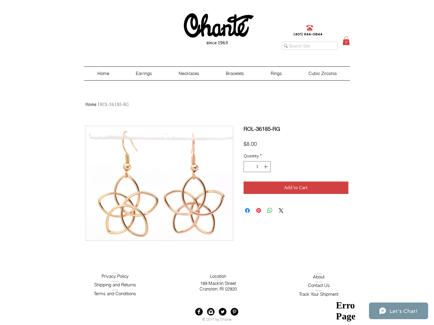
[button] (346, 40)
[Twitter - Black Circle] (222, 312)
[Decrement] (248, 166)
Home (91, 104)
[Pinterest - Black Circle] (234, 312)
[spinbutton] (257, 166)
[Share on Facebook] (247, 210)
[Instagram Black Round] (211, 312)
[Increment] (266, 166)
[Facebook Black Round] (199, 312)
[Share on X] (281, 210)
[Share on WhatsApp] (269, 210)
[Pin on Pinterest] (258, 210)
